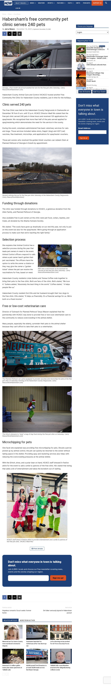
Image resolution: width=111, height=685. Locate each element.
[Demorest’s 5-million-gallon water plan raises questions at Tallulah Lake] (13, 656)
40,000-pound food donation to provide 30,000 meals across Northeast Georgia (36, 668)
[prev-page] (3, 674)
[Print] (19, 34)
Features (60, 3)
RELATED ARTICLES (10, 620)
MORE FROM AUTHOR (27, 620)
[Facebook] (4, 34)
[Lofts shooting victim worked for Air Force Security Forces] (61, 632)
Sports (50, 3)
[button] (106, 3)
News (32, 3)
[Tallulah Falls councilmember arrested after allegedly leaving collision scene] (61, 656)
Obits (78, 3)
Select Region (20, 3)
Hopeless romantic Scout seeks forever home (16, 612)
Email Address (84, 128)
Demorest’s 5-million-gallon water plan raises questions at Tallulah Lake (12, 668)
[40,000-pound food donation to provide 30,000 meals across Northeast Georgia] (37, 656)
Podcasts (86, 3)
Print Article (38, 549)
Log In (18, 8)
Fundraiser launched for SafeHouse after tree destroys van (36, 644)
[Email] (14, 34)
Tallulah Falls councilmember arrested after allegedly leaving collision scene (60, 668)
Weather (41, 3)
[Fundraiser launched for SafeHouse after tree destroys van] (37, 632)
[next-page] (7, 674)
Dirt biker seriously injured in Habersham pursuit (57, 612)
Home (4, 14)
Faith (70, 3)
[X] (9, 34)
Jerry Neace (10, 29)
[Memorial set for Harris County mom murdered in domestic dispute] (13, 632)
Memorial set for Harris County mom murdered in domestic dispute (12, 644)
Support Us (97, 3)
